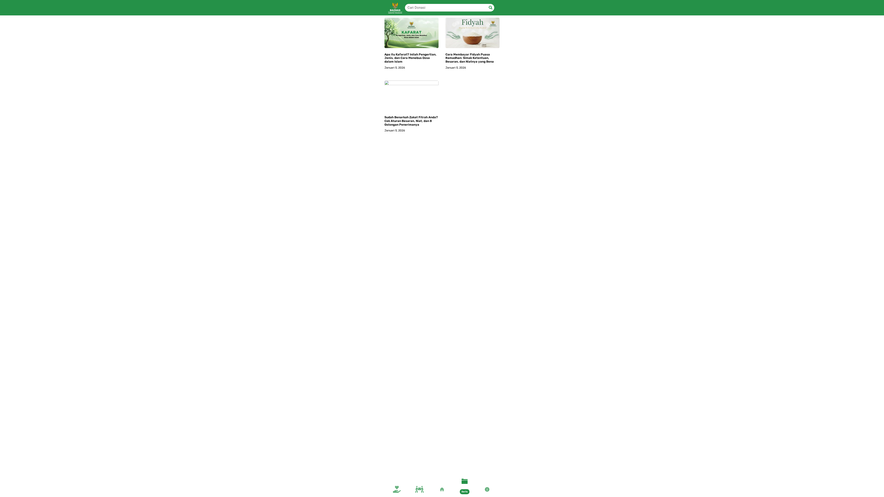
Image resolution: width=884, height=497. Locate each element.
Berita (465, 491)
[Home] (442, 490)
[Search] (490, 8)
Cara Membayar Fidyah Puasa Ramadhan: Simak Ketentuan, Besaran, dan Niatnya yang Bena (469, 58)
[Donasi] (397, 490)
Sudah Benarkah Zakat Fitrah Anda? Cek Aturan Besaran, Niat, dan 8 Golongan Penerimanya (411, 121)
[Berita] (465, 482)
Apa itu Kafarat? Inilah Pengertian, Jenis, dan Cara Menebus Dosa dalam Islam (410, 58)
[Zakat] (419, 490)
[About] (487, 490)
